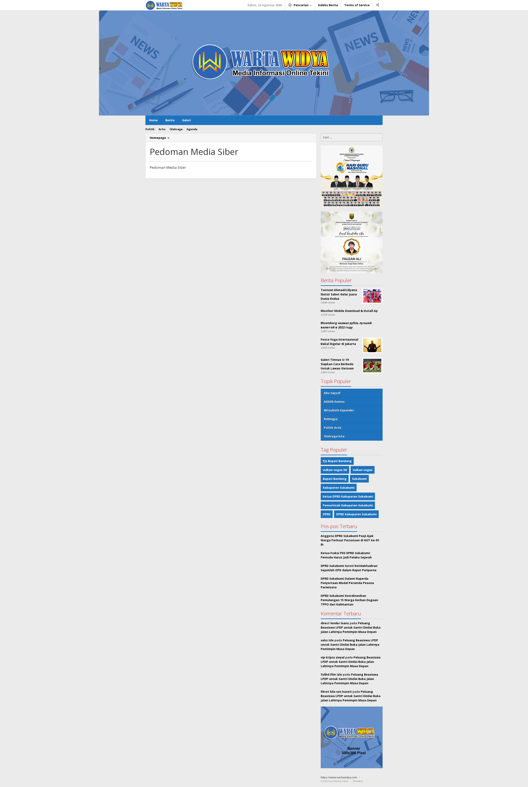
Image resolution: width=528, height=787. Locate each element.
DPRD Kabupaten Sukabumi (356, 514)
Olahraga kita (334, 436)
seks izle (327, 640)
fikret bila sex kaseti (336, 692)
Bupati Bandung (334, 479)
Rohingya (331, 419)
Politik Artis (332, 427)
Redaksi (358, 781)
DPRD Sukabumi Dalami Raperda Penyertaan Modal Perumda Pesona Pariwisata (347, 583)
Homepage (158, 138)
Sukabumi (359, 479)
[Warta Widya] (164, 5)
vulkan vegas (362, 470)
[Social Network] (378, 5)
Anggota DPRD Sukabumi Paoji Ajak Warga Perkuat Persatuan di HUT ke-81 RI (350, 540)
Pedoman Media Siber (335, 781)
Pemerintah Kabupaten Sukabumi (348, 505)
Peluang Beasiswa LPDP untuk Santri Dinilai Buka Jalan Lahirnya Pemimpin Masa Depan (351, 627)
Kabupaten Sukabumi (339, 488)
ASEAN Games (334, 402)
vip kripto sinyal (332, 657)
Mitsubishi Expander (339, 410)
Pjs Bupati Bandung (337, 461)
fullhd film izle (331, 674)
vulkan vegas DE (335, 470)
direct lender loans (335, 623)
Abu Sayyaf (332, 393)
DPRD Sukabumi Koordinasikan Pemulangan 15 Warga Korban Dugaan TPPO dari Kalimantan (349, 600)
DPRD (327, 514)
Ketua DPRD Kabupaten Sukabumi (348, 496)
